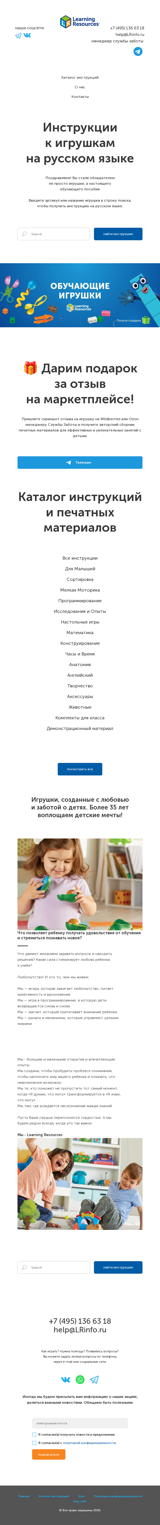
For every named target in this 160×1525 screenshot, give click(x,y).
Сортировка (80, 579)
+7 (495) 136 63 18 (127, 27)
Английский (80, 675)
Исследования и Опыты (80, 611)
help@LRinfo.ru (130, 34)
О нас (80, 87)
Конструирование (80, 643)
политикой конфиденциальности (89, 1443)
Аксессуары (80, 696)
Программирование (80, 600)
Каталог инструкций (80, 77)
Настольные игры (80, 622)
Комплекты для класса (80, 718)
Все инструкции (80, 558)
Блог (81, 1496)
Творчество (80, 686)
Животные (80, 707)
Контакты (80, 96)
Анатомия (80, 664)
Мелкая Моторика (80, 590)
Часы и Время (80, 654)
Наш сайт (80, 1501)
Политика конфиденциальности (118, 1496)
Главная (24, 1496)
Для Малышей (80, 569)
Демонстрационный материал (80, 728)
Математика (80, 632)
